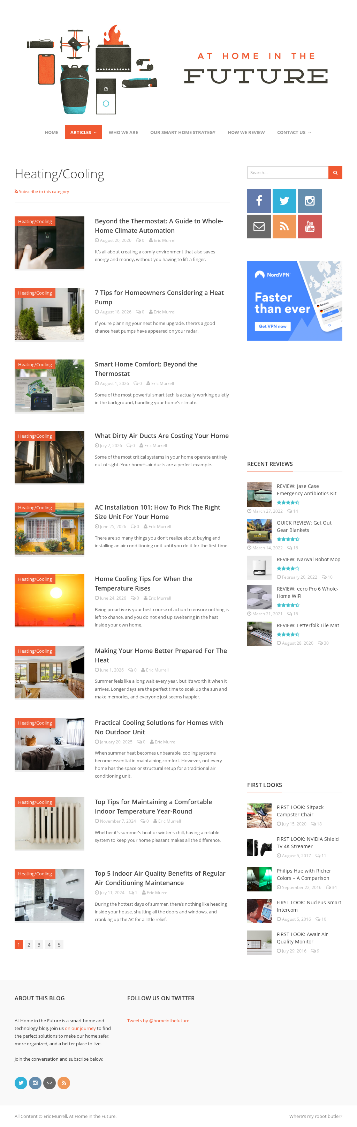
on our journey (80, 1028)
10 (330, 577)
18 (319, 824)
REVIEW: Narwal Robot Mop (309, 559)
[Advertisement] (299, 392)
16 (295, 548)
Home (51, 132)
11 (323, 856)
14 (295, 511)
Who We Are (123, 132)
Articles (80, 132)
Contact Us (291, 132)
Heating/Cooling (35, 221)
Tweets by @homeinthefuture (158, 1020)
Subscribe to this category (43, 191)
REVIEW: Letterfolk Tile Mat (308, 625)
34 (334, 887)
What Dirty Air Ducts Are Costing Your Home (162, 435)
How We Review (246, 132)
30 (326, 643)
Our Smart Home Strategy (182, 132)
